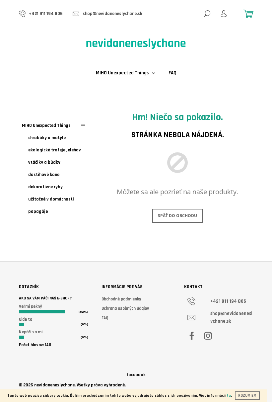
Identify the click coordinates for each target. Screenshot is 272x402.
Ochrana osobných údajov (125, 308)
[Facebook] (191, 336)
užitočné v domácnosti (51, 199)
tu (229, 395)
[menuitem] (125, 73)
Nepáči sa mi (30, 332)
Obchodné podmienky (121, 299)
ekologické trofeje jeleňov (54, 150)
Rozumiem (247, 395)
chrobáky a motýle (47, 138)
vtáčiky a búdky (44, 162)
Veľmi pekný (30, 306)
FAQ (105, 318)
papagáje (38, 211)
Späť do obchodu (177, 215)
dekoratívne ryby (45, 187)
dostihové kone (43, 175)
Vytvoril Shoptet (236, 384)
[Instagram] (208, 336)
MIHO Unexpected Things (46, 125)
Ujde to (25, 319)
